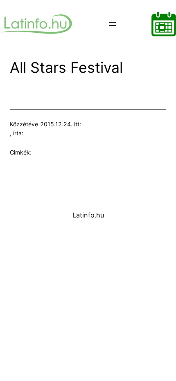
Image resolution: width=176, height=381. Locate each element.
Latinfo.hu (88, 215)
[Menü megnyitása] (112, 24)
